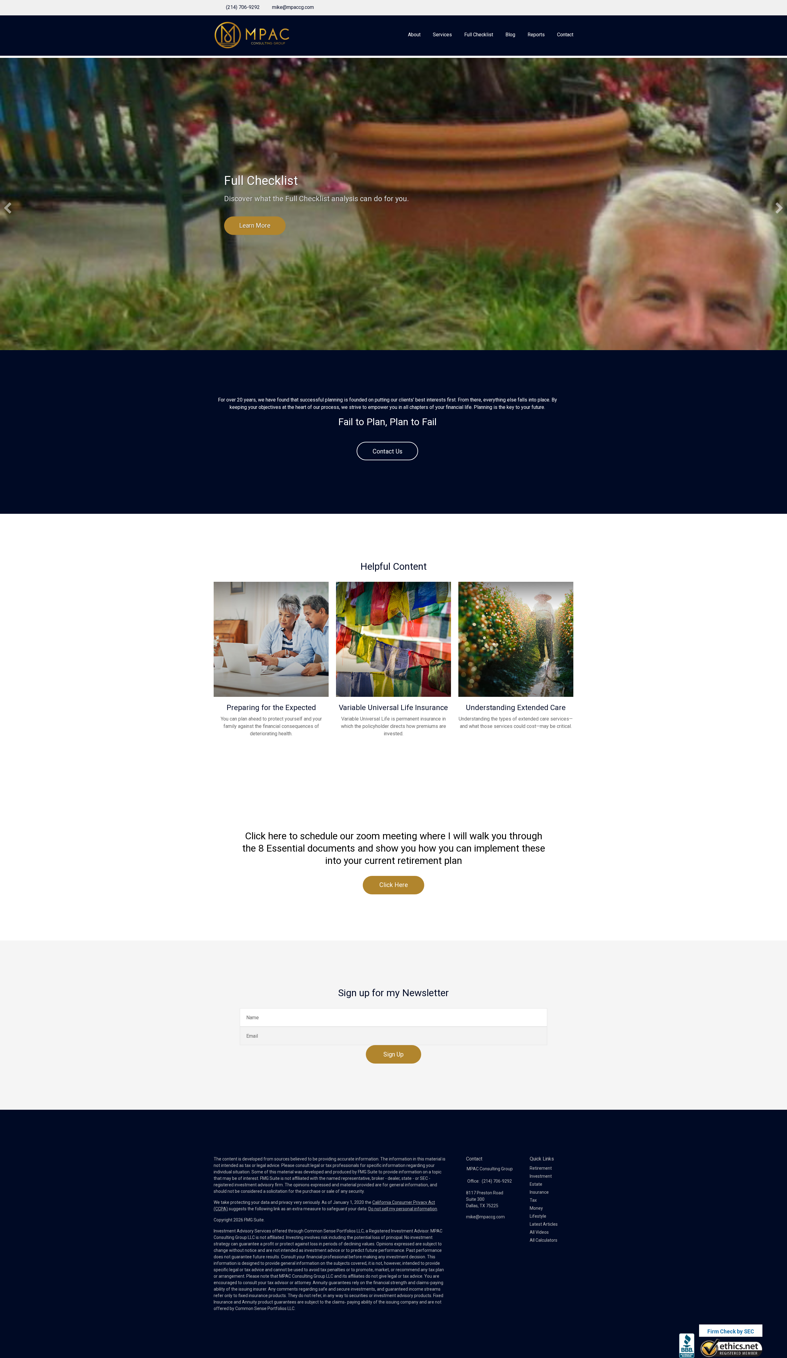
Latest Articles (544, 1224)
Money (536, 1208)
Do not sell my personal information (402, 1208)
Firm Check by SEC (730, 1331)
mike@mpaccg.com (293, 7)
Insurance (539, 1192)
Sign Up (393, 1054)
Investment (541, 1176)
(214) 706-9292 (243, 7)
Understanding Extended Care (516, 707)
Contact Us (387, 451)
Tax (533, 1200)
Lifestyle (538, 1216)
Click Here (393, 885)
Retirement (541, 1168)
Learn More (255, 225)
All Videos (539, 1232)
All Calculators (543, 1240)
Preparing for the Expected (271, 707)
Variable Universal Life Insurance (393, 707)
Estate (536, 1184)
